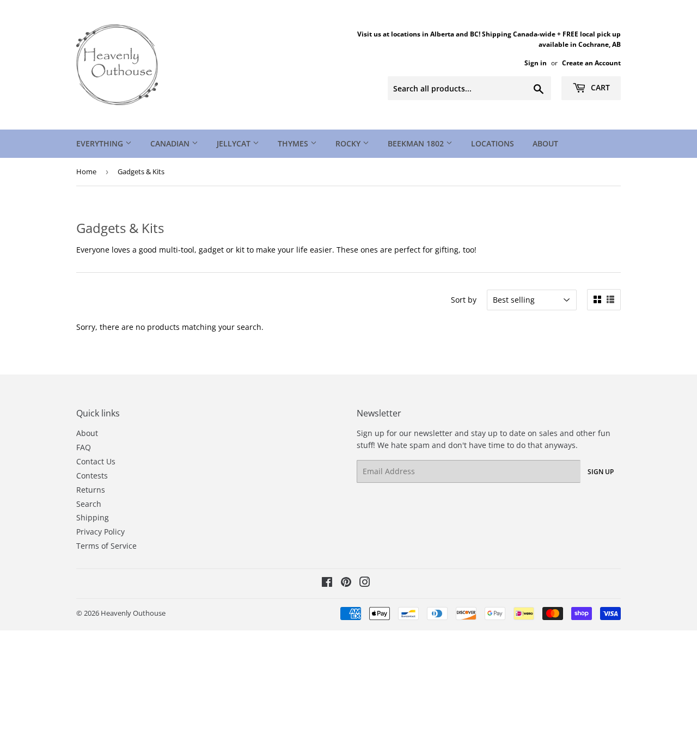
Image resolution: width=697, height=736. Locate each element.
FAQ (83, 447)
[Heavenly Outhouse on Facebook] (327, 583)
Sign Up (601, 471)
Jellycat (235, 143)
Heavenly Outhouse (133, 613)
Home (86, 171)
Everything (100, 143)
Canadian (171, 143)
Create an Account (591, 62)
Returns (90, 489)
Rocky (349, 143)
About (545, 143)
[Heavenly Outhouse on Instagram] (364, 583)
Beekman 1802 (417, 143)
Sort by (463, 300)
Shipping (92, 517)
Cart (599, 87)
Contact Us (95, 461)
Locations (492, 143)
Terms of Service (106, 546)
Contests (92, 475)
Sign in (535, 62)
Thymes (294, 143)
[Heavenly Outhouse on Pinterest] (346, 583)
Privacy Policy (100, 531)
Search (88, 504)
